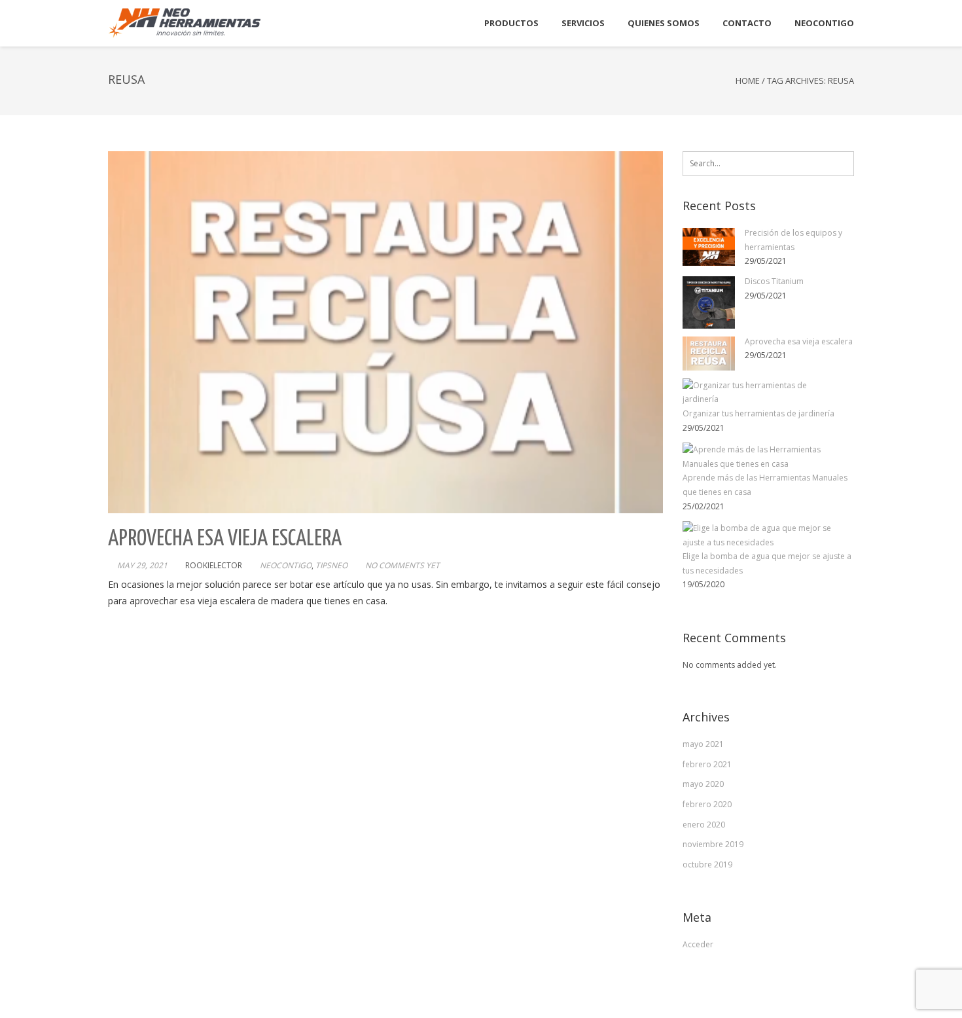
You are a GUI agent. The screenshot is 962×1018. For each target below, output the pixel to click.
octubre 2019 (707, 864)
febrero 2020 (707, 804)
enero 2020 (704, 824)
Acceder (698, 944)
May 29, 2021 (142, 565)
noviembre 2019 (713, 844)
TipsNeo (331, 565)
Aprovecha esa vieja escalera (225, 539)
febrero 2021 (707, 764)
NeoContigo (286, 565)
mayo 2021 (703, 744)
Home (748, 80)
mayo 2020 (703, 784)
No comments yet (402, 565)
